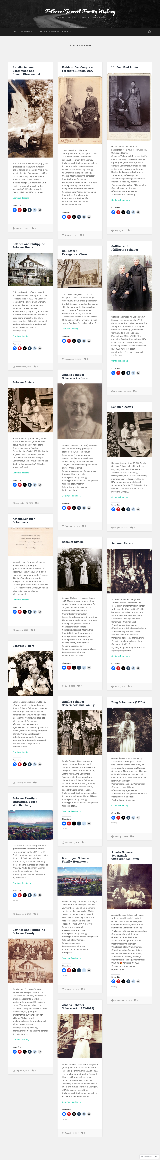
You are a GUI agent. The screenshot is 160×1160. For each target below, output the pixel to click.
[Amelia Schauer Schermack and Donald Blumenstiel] (30, 119)
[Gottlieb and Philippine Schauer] (129, 283)
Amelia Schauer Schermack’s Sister (75, 376)
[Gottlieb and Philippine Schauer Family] (30, 961)
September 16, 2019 (123, 1000)
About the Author (22, 32)
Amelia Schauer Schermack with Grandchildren (125, 855)
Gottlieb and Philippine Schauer (124, 247)
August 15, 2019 (22, 1071)
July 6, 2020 (70, 686)
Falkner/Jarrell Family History (80, 11)
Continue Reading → (22, 198)
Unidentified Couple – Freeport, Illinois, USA (77, 69)
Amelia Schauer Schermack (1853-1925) (78, 1006)
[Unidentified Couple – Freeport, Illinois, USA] (80, 110)
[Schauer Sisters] (30, 410)
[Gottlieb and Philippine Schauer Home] (30, 269)
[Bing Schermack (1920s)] (129, 730)
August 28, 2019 (71, 989)
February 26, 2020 (23, 783)
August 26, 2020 (121, 528)
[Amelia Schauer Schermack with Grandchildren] (129, 886)
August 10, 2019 (71, 1133)
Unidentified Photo (124, 67)
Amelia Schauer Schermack (24, 520)
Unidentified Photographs (55, 32)
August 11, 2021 (22, 228)
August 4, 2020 (22, 630)
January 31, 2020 (72, 843)
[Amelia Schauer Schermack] (30, 542)
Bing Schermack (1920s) (128, 702)
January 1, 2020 (121, 837)
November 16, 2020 (122, 391)
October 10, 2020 (72, 526)
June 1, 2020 (119, 687)
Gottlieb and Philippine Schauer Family (29, 931)
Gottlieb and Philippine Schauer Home (29, 245)
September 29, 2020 (24, 503)
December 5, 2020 (23, 367)
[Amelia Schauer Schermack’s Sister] (80, 411)
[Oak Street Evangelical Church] (80, 273)
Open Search (149, 32)
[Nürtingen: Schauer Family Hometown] (80, 881)
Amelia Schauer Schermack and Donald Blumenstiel (26, 70)
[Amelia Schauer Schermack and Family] (80, 732)
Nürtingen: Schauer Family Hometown (75, 859)
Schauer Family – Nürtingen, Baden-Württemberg (25, 801)
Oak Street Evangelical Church (76, 252)
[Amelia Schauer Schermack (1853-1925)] (80, 1036)
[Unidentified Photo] (129, 107)
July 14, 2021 (119, 231)
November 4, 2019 (23, 914)
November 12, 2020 (73, 359)
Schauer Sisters (23, 382)
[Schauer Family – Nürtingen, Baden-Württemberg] (30, 825)
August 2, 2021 (71, 235)
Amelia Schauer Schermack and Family (78, 703)
